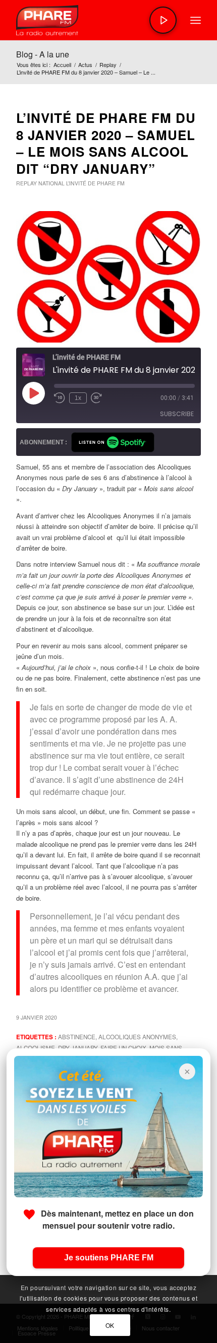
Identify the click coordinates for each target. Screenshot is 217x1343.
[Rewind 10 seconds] (59, 398)
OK (110, 1325)
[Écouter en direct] (163, 20)
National (51, 183)
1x (78, 397)
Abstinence (76, 1037)
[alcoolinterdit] (108, 277)
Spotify (112, 442)
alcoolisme (35, 1048)
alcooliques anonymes (137, 1037)
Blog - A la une (42, 54)
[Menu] (195, 20)
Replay (26, 183)
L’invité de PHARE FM (95, 183)
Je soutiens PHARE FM (108, 1257)
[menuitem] (195, 20)
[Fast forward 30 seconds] (96, 398)
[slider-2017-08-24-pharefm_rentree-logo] (90, 20)
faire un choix (123, 1048)
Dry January (77, 1048)
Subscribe (177, 414)
